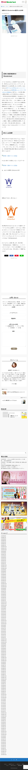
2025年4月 (3, 559)
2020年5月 (3, 649)
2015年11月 (3, 733)
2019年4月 (3, 669)
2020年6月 (3, 648)
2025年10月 (4, 549)
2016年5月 (3, 723)
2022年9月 (3, 606)
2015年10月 (3, 734)
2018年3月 (3, 689)
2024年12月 (4, 565)
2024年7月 (3, 572)
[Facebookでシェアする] (11, 255)
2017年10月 (3, 697)
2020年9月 (3, 643)
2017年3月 (3, 708)
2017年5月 (3, 705)
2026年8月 (3, 535)
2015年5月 (3, 742)
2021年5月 (3, 631)
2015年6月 (3, 740)
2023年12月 (4, 583)
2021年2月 (3, 636)
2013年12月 (3, 754)
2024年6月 (3, 574)
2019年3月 (3, 671)
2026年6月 (3, 539)
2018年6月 (3, 685)
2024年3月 (3, 579)
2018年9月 (3, 680)
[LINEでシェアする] (22, 255)
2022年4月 (3, 614)
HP (15, 88)
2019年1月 (3, 674)
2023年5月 (3, 594)
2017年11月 (3, 696)
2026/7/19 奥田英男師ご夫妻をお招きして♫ (10, 465)
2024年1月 (3, 582)
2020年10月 (4, 642)
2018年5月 (3, 686)
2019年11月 (3, 659)
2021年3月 (3, 634)
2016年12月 (3, 713)
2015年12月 (3, 731)
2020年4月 (3, 651)
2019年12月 (3, 657)
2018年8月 (3, 682)
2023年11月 (3, 585)
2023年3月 (3, 597)
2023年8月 (3, 589)
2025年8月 (3, 552)
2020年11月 (3, 640)
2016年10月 (3, 716)
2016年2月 (3, 728)
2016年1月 (3, 729)
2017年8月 (3, 700)
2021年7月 (3, 628)
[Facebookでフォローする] (12, 383)
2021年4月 (3, 632)
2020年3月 (3, 652)
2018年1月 (3, 693)
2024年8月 (3, 571)
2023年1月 (3, 600)
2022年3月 (3, 616)
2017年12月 (3, 694)
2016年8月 (3, 719)
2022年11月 (3, 603)
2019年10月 (3, 660)
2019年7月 (3, 665)
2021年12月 (3, 620)
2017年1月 (3, 711)
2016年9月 (3, 717)
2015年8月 (3, 737)
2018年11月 (3, 677)
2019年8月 (3, 663)
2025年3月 (3, 560)
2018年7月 (3, 683)
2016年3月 (3, 726)
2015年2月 (3, 746)
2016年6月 (3, 722)
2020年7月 (3, 646)
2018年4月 (3, 688)
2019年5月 (3, 668)
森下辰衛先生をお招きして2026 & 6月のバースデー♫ (12, 468)
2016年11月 (3, 714)
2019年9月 (3, 662)
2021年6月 (3, 629)
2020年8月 (3, 645)
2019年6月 (3, 666)
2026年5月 (3, 540)
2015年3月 (3, 745)
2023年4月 (3, 596)
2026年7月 (3, 537)
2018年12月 (3, 676)
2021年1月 (3, 637)
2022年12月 (4, 602)
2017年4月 (3, 706)
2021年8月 (3, 626)
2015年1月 (3, 748)
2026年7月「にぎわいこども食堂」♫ (9, 466)
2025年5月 (3, 557)
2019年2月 (3, 673)
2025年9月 (3, 551)
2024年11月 (3, 566)
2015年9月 (3, 736)
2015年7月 (3, 739)
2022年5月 (3, 612)
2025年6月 (3, 556)
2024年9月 (3, 569)
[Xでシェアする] (6, 255)
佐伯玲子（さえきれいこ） (14, 370)
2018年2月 (3, 691)
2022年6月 (3, 611)
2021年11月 (3, 622)
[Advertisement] (14, 53)
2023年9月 (3, 588)
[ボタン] (23, 2)
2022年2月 (3, 617)
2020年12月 (4, 639)
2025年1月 (3, 563)
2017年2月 (3, 709)
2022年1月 (3, 619)
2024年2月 (3, 580)
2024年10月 (4, 568)
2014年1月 (3, 753)
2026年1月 (3, 545)
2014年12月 (3, 749)
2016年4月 (3, 725)
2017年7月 (3, 702)
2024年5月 (3, 576)
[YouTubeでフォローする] (15, 383)
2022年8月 (3, 608)
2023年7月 (3, 591)
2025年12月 (4, 546)
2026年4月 (3, 542)
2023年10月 (4, 586)
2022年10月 (4, 605)
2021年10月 (3, 623)
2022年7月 (3, 609)
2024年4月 (3, 577)
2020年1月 (3, 656)
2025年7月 (3, 554)
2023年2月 (3, 599)
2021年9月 (3, 625)
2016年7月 (3, 720)
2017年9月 (3, 699)
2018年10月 (3, 679)
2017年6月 (3, 703)
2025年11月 (3, 548)
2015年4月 (3, 743)
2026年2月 (3, 543)
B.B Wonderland (14, 768)
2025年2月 (3, 562)
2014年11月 (3, 751)
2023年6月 (3, 592)
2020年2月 (3, 654)
